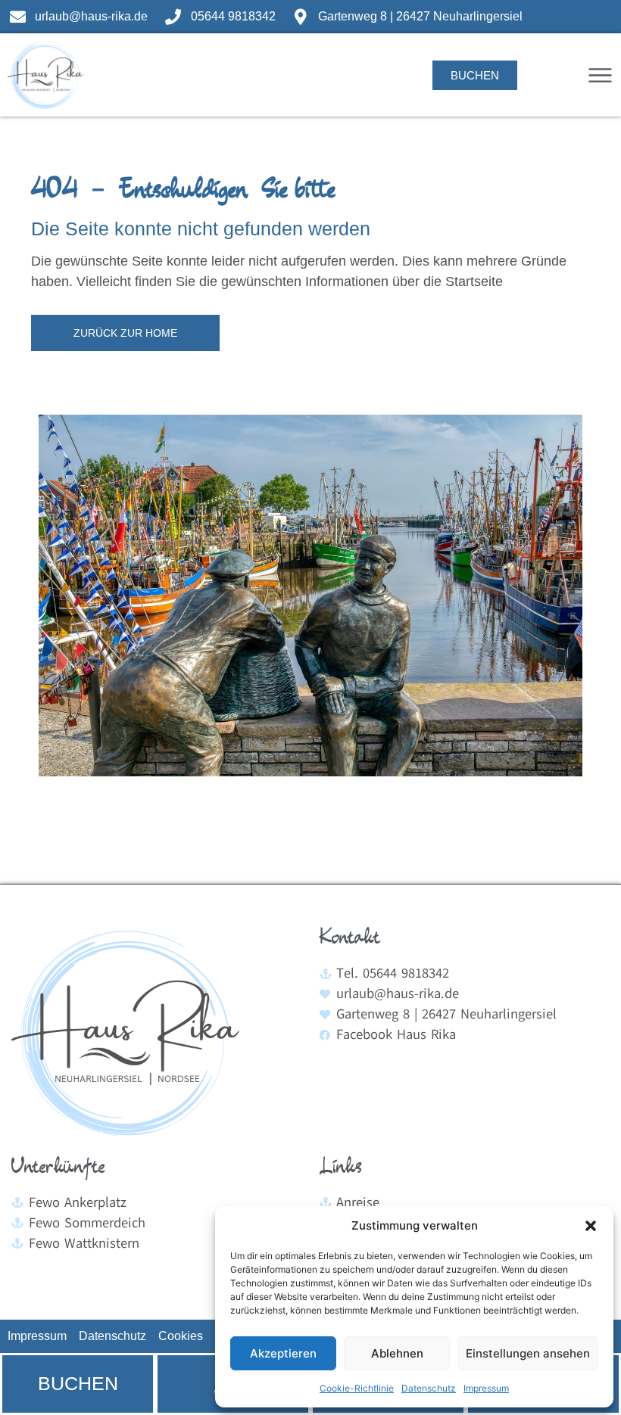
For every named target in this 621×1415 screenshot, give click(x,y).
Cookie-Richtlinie (357, 1388)
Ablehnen (397, 1353)
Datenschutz (428, 1388)
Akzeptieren (283, 1353)
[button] (590, 1225)
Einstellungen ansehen (528, 1353)
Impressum (486, 1388)
